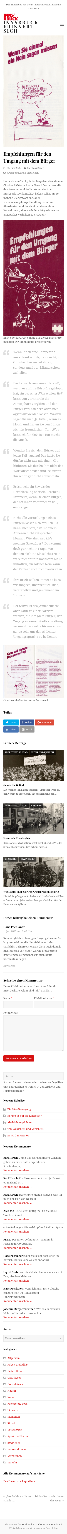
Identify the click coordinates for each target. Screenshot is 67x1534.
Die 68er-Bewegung (19, 1109)
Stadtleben (33, 172)
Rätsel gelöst (15, 1430)
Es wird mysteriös (18, 1135)
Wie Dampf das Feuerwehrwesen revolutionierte (31, 891)
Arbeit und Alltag (16, 172)
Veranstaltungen (17, 1449)
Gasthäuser (14, 1377)
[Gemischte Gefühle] (33, 765)
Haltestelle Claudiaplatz (16, 838)
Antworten (9, 966)
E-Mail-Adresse (44, 998)
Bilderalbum (15, 1371)
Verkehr (36, 805)
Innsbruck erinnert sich (21, 26)
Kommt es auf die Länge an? (24, 1115)
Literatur (13, 1410)
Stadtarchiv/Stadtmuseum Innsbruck (42, 1524)
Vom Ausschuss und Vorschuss (25, 1129)
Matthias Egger (35, 168)
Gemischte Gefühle (14, 785)
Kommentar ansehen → (17, 1170)
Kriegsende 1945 (18, 1403)
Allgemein (14, 1358)
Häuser (12, 1390)
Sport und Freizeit (42, 752)
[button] (11, 722)
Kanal (11, 1397)
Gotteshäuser (15, 1384)
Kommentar (11, 1012)
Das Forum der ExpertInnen (20, 1481)
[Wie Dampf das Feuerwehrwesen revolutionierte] (33, 872)
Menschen (11, 859)
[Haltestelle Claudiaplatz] (33, 818)
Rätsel (11, 1423)
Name (7, 998)
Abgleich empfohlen (19, 1122)
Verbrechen (15, 1456)
